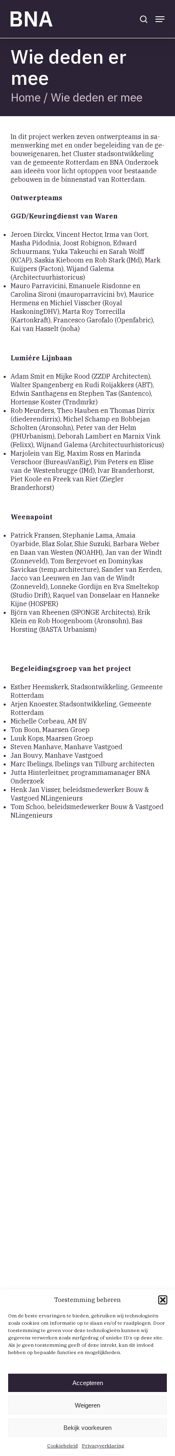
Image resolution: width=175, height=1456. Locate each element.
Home (26, 97)
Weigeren (87, 1405)
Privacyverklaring (103, 1446)
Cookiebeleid (62, 1446)
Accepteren (87, 1382)
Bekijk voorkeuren (87, 1427)
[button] (163, 1300)
